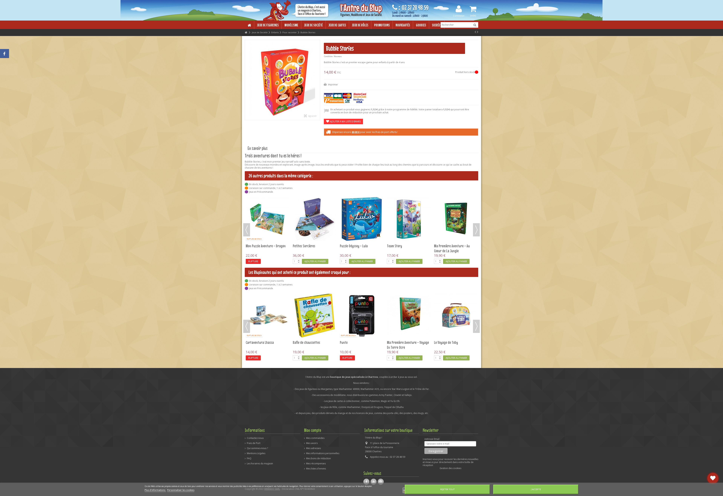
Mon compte (312, 430)
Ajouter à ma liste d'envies (345, 121)
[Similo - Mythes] (267, 315)
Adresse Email (431, 439)
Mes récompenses (316, 463)
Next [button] (476, 229)
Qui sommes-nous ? (257, 448)
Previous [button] (246, 229)
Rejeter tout (447, 489)
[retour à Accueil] (246, 32)
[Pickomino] (409, 315)
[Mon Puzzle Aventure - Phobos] (362, 201)
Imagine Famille (303, 210)
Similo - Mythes (256, 342)
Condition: (328, 56)
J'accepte (536, 489)
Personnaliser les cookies (180, 490)
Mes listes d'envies (316, 468)
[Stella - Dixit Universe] (456, 315)
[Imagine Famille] (314, 201)
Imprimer (332, 84)
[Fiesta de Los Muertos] (314, 315)
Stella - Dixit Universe (448, 342)
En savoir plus (258, 148)
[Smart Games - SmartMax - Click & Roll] (362, 315)
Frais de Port (253, 443)
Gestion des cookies (450, 468)
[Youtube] (374, 482)
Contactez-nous (255, 438)
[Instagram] (381, 482)
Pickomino (393, 342)
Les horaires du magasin (260, 463)
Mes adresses (313, 448)
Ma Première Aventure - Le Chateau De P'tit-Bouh (404, 213)
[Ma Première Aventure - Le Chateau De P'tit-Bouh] (409, 201)
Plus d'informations (155, 490)
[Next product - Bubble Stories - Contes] (477, 32)
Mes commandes (315, 438)
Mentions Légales (256, 453)
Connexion (458, 15)
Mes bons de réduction (318, 458)
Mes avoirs (312, 443)
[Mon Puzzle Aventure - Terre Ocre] (267, 201)
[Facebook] (366, 482)
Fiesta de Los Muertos (307, 342)
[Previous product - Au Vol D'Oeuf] (475, 32)
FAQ (249, 458)
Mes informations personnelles (322, 453)
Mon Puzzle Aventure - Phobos (359, 210)
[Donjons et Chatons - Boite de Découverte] (456, 201)
